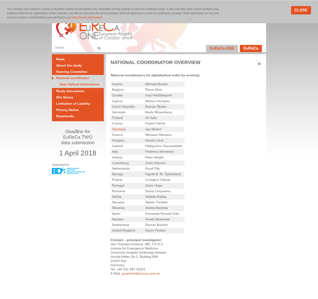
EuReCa (251, 48)
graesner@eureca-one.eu (141, 273)
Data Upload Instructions (80, 84)
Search (99, 47)
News (60, 59)
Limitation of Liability (73, 103)
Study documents (70, 91)
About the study (69, 65)
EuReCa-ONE (222, 48)
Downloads (65, 116)
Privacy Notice (67, 110)
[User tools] (257, 59)
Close (301, 10)
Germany (119, 129)
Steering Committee (71, 72)
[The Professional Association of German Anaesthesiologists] (68, 173)
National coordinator (72, 78)
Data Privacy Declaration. (87, 17)
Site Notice (64, 97)
